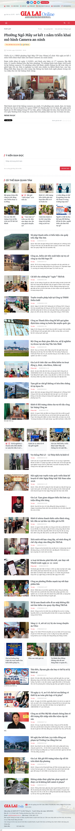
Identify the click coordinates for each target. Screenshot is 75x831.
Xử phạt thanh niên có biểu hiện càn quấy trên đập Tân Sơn (49, 236)
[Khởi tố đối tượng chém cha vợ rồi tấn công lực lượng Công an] (16, 411)
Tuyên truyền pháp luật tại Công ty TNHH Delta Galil (50, 298)
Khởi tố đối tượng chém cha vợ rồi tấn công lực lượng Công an (50, 405)
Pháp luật (7, 29)
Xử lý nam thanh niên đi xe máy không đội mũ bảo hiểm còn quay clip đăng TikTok (50, 603)
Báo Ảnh (16, 6)
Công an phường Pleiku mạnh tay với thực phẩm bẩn (50, 582)
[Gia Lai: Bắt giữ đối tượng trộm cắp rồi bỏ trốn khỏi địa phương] (16, 765)
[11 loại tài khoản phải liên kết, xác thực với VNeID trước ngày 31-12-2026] (16, 567)
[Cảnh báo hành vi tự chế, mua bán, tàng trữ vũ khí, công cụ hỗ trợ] (46, 210)
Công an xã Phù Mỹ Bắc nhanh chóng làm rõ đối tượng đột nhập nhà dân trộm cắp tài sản (51, 716)
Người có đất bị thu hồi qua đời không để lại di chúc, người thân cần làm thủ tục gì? (63, 221)
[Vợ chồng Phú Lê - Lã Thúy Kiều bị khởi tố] (16, 462)
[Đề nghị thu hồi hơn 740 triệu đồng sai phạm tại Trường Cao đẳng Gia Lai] (16, 744)
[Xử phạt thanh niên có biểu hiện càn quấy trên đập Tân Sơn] (16, 242)
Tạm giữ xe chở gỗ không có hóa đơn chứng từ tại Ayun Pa (50, 384)
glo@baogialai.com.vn (14, 815)
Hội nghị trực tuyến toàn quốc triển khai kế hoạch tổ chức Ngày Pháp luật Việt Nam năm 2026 (51, 478)
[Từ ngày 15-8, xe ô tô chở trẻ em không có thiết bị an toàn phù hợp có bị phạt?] (16, 699)
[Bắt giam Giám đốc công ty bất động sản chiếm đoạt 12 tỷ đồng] (11, 188)
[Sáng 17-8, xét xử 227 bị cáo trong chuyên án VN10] (16, 630)
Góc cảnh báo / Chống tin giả (63, 29)
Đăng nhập (45, 2)
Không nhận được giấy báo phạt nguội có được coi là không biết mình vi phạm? (49, 780)
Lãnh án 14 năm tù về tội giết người (36, 445)
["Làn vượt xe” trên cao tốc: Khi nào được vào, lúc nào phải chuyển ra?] (28, 210)
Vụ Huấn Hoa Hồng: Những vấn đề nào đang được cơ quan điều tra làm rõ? (59, 660)
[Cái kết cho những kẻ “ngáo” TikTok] (16, 283)
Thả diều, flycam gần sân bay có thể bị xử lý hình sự (50, 670)
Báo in (24, 6)
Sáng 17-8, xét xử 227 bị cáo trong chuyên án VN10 (50, 624)
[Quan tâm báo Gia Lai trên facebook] (28, 2)
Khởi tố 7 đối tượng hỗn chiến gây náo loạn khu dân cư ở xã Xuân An (46, 198)
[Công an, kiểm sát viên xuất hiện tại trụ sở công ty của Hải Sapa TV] (16, 263)
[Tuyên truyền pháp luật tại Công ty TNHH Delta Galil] (16, 304)
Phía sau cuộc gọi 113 (35, 658)
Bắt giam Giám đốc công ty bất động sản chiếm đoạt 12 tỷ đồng (11, 198)
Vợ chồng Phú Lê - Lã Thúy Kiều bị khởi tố (50, 455)
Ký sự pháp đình (48, 29)
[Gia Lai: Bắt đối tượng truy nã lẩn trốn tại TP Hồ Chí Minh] (11, 210)
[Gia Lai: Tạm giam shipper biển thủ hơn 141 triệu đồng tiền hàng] (16, 504)
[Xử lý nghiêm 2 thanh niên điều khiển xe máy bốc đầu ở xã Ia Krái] (14, 434)
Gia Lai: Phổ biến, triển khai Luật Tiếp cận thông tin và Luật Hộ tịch (59, 446)
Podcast (32, 6)
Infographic (67, 6)
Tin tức (40, 29)
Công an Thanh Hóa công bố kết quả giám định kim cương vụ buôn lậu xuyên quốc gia (50, 321)
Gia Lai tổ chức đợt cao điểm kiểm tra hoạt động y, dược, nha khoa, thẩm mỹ (50, 363)
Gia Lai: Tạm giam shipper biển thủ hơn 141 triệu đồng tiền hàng (50, 498)
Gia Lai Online (14, 806)
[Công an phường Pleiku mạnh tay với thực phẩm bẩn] (16, 588)
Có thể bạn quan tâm (19, 180)
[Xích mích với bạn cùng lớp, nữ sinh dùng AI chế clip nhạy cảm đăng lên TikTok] (16, 546)
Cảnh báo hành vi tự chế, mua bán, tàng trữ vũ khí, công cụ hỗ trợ (45, 220)
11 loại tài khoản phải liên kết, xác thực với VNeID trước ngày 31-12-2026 (50, 561)
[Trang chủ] (6, 23)
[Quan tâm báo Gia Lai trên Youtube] (35, 2)
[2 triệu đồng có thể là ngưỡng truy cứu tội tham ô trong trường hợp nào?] (63, 188)
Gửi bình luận (65, 168)
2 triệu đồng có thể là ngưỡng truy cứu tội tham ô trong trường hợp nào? (63, 198)
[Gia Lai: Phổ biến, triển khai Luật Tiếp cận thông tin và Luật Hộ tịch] (60, 434)
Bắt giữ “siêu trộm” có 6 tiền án (27, 197)
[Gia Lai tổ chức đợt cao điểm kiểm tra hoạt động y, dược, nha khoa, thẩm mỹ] (16, 369)
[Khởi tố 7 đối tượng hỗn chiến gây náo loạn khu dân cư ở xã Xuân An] (46, 188)
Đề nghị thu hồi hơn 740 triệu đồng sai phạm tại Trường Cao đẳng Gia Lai (48, 738)
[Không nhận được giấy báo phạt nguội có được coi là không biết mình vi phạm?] (16, 786)
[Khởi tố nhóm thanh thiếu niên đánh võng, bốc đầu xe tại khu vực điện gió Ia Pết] (16, 525)
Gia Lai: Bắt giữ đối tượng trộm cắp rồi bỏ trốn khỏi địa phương (49, 759)
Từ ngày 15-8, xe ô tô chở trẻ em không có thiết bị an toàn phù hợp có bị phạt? (50, 693)
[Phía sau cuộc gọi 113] (37, 649)
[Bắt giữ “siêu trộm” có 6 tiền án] (28, 188)
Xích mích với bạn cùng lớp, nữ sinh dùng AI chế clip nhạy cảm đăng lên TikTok (51, 540)
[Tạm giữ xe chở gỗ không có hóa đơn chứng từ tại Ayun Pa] (16, 390)
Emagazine (56, 6)
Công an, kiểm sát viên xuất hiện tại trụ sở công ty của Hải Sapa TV (50, 257)
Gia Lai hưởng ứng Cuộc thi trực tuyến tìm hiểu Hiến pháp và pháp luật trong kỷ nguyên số (14, 660)
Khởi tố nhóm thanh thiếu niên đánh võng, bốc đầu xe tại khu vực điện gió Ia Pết (50, 519)
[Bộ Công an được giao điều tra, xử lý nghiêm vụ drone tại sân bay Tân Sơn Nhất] (16, 348)
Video (8, 6)
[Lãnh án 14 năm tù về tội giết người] (37, 434)
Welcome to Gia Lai (44, 6)
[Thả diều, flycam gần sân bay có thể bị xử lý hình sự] (16, 676)
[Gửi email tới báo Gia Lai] (38, 2)
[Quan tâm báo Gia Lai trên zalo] (31, 2)
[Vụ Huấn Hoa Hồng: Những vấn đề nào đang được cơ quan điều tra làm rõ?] (60, 649)
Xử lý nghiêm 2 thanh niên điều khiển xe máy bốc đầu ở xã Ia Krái (14, 446)
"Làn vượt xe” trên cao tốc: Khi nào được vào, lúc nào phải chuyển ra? (28, 221)
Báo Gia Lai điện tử (37, 14)
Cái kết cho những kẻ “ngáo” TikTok (47, 277)
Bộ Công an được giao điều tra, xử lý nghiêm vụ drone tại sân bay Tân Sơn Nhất (51, 342)
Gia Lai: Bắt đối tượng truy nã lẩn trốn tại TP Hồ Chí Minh (11, 220)
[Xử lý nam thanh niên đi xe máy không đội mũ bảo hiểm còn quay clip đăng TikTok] (16, 609)
